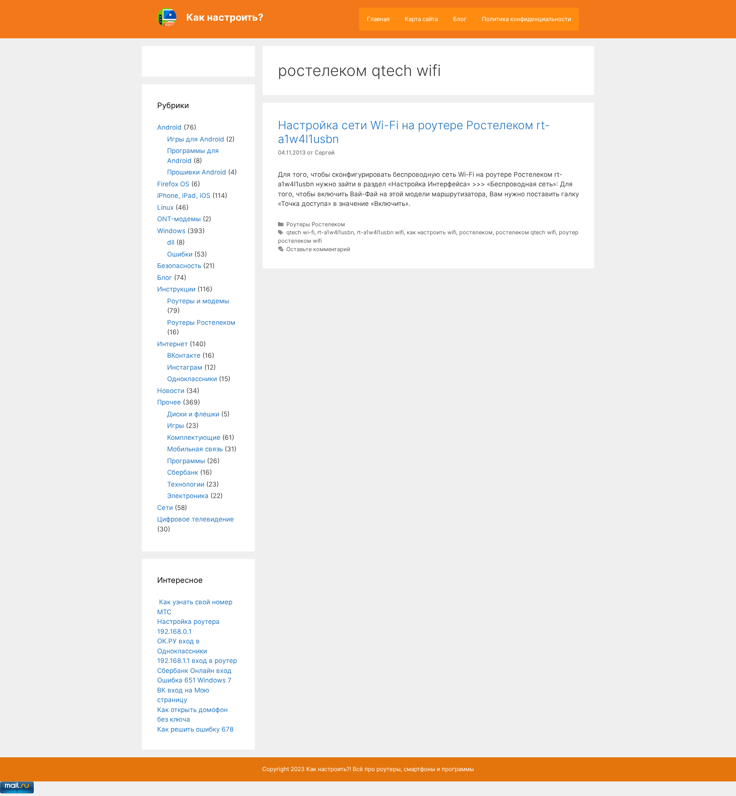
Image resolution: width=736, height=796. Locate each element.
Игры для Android (195, 139)
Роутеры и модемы (198, 301)
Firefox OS (173, 184)
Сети (165, 507)
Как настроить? (224, 17)
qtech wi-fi (300, 232)
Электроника (188, 496)
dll (170, 242)
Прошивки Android (196, 172)
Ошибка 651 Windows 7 (194, 680)
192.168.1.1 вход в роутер (197, 660)
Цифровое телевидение (195, 519)
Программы (186, 461)
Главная (378, 19)
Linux (165, 207)
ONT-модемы (179, 219)
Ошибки (179, 254)
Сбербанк (182, 472)
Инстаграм (184, 367)
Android (169, 127)
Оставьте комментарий (318, 249)
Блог (460, 19)
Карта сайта (421, 19)
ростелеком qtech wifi (526, 232)
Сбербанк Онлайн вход (194, 670)
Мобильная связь (195, 449)
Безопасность (179, 266)
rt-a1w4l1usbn (335, 232)
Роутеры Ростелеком (315, 224)
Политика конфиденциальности (526, 19)
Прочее (169, 402)
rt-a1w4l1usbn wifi (380, 232)
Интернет (172, 344)
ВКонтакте (183, 355)
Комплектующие (193, 437)
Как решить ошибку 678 (195, 729)
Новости (170, 391)
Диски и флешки (193, 414)
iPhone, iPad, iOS (183, 195)
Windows (171, 231)
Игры (175, 425)
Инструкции (176, 289)
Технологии (185, 484)
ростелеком (476, 232)
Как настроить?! (328, 769)
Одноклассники (192, 379)
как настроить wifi (431, 232)
